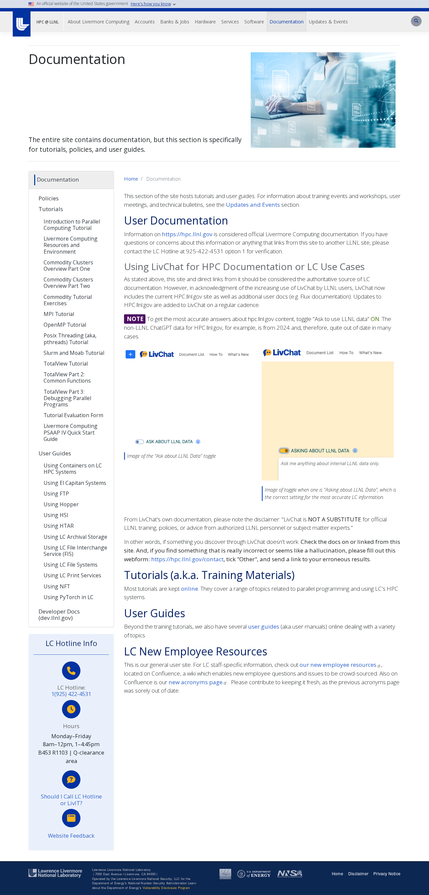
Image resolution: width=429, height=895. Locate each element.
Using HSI (56, 515)
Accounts (145, 21)
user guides (263, 626)
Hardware (205, 21)
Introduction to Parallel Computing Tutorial (72, 225)
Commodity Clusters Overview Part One (68, 265)
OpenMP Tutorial (65, 324)
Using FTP (56, 493)
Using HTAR (59, 525)
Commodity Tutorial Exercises (68, 300)
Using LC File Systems (71, 564)
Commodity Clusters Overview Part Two (68, 283)
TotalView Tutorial (66, 363)
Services (230, 21)
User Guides (55, 453)
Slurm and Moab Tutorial (74, 353)
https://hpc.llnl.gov (187, 234)
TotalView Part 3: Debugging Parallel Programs (67, 398)
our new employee (338, 664)
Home (131, 178)
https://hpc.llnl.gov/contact (187, 559)
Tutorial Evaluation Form (73, 415)
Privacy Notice (387, 873)
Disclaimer (358, 873)
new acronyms (196, 682)
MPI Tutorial (59, 314)
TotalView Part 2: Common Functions (67, 377)
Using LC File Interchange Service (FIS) (75, 551)
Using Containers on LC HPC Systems (73, 468)
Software (254, 21)
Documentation (286, 21)
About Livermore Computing (98, 21)
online (189, 588)
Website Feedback (71, 835)
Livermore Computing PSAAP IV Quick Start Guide (71, 432)
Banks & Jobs (174, 21)
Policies (49, 198)
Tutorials (51, 209)
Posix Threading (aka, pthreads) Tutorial (70, 338)
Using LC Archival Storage (75, 536)
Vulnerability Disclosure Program (166, 888)
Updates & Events (328, 21)
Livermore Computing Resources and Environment (71, 245)
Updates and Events (253, 204)
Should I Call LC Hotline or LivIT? (71, 799)
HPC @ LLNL (48, 22)
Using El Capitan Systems (75, 483)
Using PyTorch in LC (69, 597)
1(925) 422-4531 (71, 694)
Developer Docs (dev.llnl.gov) (59, 615)
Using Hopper (61, 504)
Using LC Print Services (72, 575)
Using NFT (57, 586)
